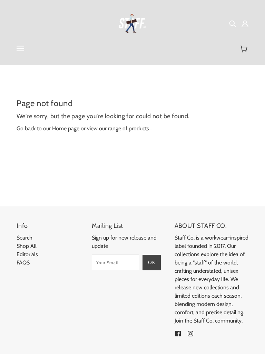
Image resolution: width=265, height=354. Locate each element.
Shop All (27, 246)
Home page (65, 128)
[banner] (132, 22)
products (139, 128)
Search (24, 237)
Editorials (27, 254)
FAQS (23, 262)
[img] (232, 23)
